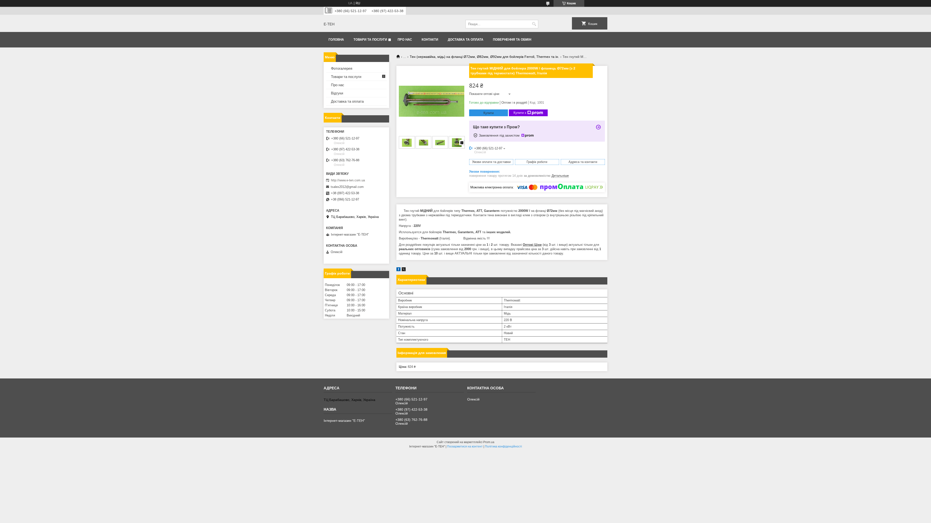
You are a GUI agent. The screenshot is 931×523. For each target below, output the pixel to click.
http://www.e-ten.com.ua (348, 180)
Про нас (405, 39)
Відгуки (337, 93)
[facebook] (398, 270)
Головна (336, 39)
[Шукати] (534, 24)
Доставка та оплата (465, 39)
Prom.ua (488, 442)
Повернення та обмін (512, 39)
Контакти (430, 39)
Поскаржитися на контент (465, 446)
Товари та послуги (370, 39)
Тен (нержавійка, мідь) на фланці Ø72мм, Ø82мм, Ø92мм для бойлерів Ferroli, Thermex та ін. (484, 57)
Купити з (520, 113)
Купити (488, 113)
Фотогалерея (341, 68)
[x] (404, 270)
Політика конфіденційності (503, 446)
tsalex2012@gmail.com (347, 187)
